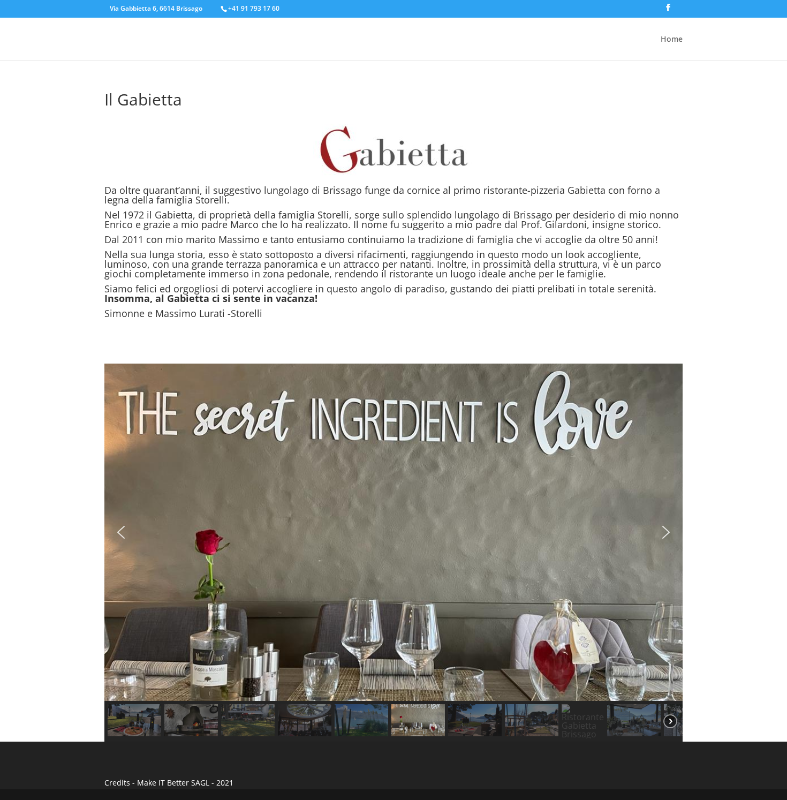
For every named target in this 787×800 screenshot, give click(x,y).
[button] (121, 532)
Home (672, 39)
